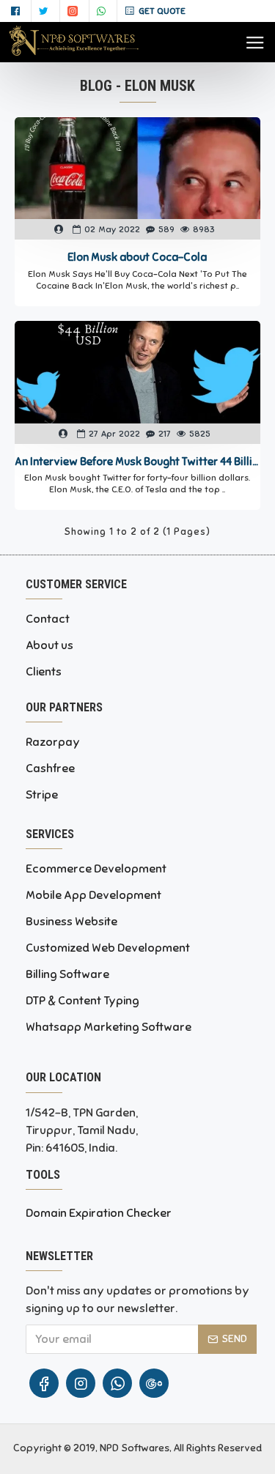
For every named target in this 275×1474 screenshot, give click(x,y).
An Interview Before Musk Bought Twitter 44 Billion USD (137, 461)
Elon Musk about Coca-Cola (137, 257)
